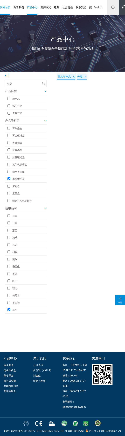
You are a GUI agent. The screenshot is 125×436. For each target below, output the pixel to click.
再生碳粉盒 (10, 370)
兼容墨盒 (9, 375)
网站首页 (5, 7)
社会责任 (67, 7)
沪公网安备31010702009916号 (105, 430)
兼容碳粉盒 (10, 380)
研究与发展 (39, 380)
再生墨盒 (9, 365)
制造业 (37, 375)
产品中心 (32, 7)
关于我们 (19, 7)
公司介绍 (38, 365)
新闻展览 (46, 7)
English (98, 7)
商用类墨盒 (10, 391)
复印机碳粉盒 (11, 386)
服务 (56, 7)
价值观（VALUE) (42, 370)
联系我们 (81, 7)
